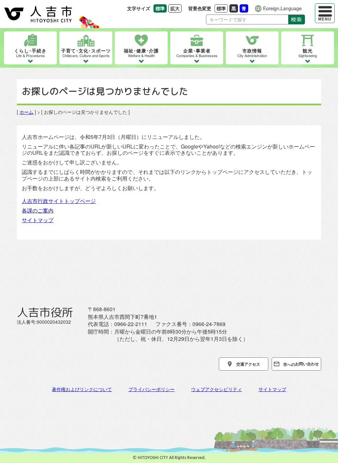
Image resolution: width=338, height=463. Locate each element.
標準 (222, 8)
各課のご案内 (37, 210)
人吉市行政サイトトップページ (59, 201)
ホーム (26, 112)
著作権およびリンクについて (82, 389)
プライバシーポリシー (151, 389)
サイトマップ (37, 220)
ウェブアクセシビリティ (216, 389)
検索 (296, 19)
